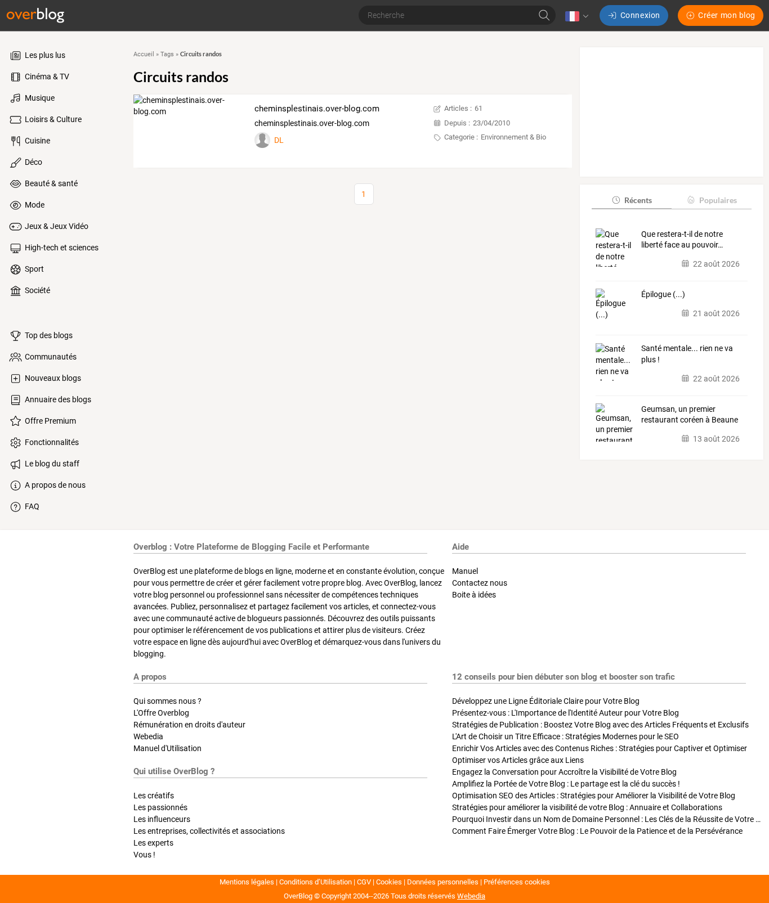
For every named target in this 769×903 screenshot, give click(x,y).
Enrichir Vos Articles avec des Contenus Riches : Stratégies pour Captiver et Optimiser (599, 748)
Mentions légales (247, 882)
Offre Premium (49, 420)
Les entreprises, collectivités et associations (209, 830)
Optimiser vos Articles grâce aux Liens (518, 760)
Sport (33, 268)
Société (36, 290)
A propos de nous (54, 484)
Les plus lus (44, 55)
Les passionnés (160, 807)
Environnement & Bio (513, 137)
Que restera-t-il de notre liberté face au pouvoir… (682, 239)
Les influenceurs (161, 819)
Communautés (50, 356)
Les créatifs (153, 795)
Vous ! (144, 854)
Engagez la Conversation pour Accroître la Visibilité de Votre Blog (564, 771)
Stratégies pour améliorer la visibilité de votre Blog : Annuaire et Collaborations (587, 807)
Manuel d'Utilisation (167, 748)
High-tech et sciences (61, 247)
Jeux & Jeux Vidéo (55, 226)
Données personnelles (443, 882)
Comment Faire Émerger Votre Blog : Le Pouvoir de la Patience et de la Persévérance (597, 830)
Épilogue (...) (663, 293)
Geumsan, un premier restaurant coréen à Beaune (689, 414)
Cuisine (36, 140)
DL (279, 140)
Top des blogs (48, 335)
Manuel (465, 571)
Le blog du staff (51, 463)
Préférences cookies (517, 882)
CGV (364, 882)
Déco (32, 162)
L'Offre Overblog (161, 712)
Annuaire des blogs (57, 399)
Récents (638, 199)
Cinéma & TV (46, 76)
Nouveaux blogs (52, 378)
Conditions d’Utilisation (315, 882)
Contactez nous (479, 582)
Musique (39, 97)
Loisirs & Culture (52, 119)
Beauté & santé (50, 183)
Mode (33, 204)
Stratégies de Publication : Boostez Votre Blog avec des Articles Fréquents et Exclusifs (600, 724)
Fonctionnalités (51, 442)
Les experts (153, 842)
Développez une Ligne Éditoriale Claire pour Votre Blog (546, 701)
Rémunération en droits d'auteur (189, 724)
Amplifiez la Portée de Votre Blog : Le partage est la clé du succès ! (566, 783)
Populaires (718, 199)
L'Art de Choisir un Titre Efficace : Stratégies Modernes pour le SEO (565, 736)
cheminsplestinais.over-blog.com (316, 109)
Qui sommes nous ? (167, 701)
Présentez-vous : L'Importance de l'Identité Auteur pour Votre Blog (565, 712)
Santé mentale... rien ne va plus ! (687, 354)
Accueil (143, 54)
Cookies (389, 882)
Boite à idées (474, 594)
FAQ (31, 506)
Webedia (148, 736)
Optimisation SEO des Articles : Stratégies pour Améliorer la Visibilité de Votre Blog (593, 795)
